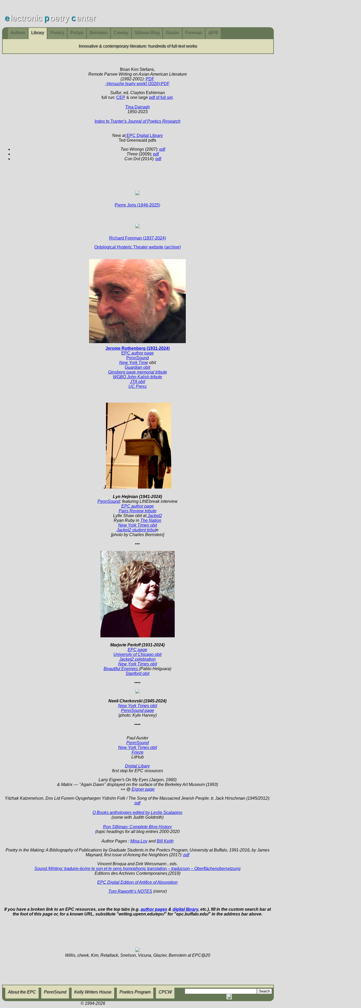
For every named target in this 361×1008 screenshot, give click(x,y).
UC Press (137, 386)
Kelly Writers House (93, 992)
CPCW (165, 992)
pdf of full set (161, 97)
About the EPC (22, 992)
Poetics (57, 32)
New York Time (133, 362)
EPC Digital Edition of (137, 882)
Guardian (133, 367)
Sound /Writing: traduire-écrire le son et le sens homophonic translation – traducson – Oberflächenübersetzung (137, 868)
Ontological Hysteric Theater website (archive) (137, 247)
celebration (145, 659)
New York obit (137, 525)
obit (146, 367)
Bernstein (99, 32)
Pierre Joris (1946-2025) (137, 205)
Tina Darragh (137, 107)
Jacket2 (124, 530)
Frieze (138, 752)
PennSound (109, 501)
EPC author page (137, 506)
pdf (162, 149)
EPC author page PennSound (137, 353)
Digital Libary (137, 766)
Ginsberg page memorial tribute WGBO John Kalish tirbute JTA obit (137, 377)
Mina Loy (138, 841)
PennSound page (137, 710)
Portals (77, 32)
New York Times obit (137, 747)
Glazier (172, 32)
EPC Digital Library (144, 135)
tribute (150, 511)
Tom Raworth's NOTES (130, 891)
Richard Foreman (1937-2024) (137, 238)
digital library (185, 909)
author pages (154, 909)
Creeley (121, 32)
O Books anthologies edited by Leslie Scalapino (137, 812)
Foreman (193, 32)
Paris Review (131, 511)
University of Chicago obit (137, 654)
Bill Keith (165, 841)
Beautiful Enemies (121, 668)
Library (37, 32)
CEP (120, 97)
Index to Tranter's (138, 121)
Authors (18, 32)
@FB (213, 32)
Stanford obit (137, 673)
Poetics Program (135, 992)
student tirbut (143, 530)
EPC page (137, 649)
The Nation (150, 520)
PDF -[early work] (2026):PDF (137, 81)
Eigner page (143, 789)
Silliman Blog (147, 32)
